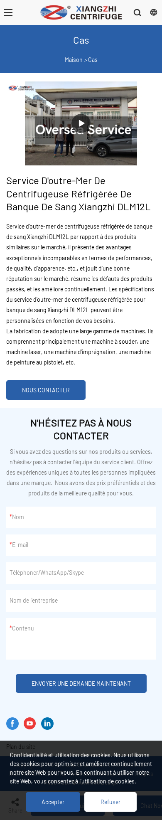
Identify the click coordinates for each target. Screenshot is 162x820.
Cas (93, 59)
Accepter (53, 801)
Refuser (110, 801)
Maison (74, 59)
